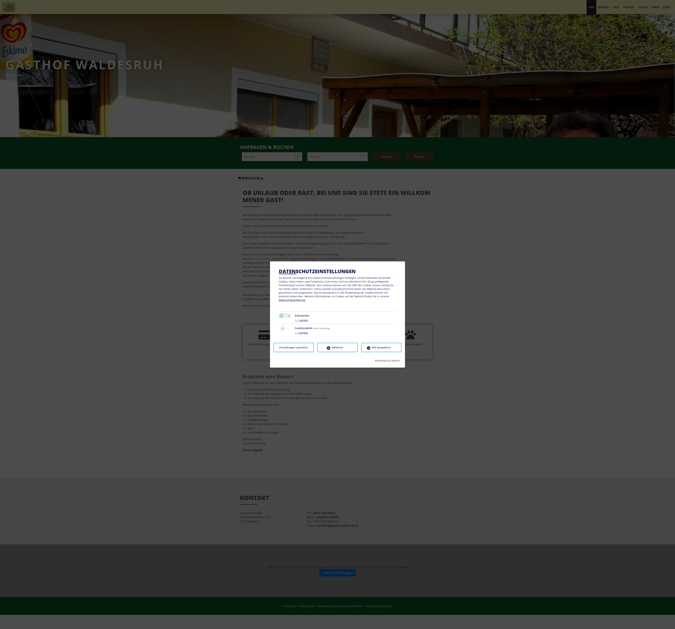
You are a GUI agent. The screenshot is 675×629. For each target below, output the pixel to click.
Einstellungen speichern (293, 347)
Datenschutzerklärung (292, 300)
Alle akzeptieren (381, 347)
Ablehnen (337, 347)
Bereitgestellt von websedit (387, 359)
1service (301, 320)
